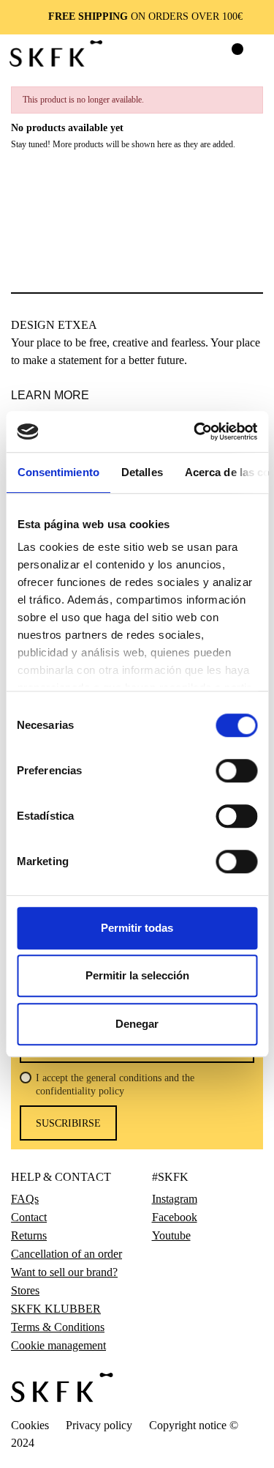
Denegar (137, 1023)
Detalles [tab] (141, 472)
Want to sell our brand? (64, 1272)
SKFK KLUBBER (56, 1309)
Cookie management (58, 1346)
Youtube (171, 1236)
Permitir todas (137, 928)
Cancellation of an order (66, 1254)
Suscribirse (68, 1123)
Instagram (174, 1199)
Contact (29, 1217)
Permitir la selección (137, 975)
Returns (29, 1236)
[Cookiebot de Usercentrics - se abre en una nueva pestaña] (195, 431)
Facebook (174, 1217)
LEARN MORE (50, 395)
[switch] (236, 770)
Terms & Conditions (57, 1327)
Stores (25, 1291)
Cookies (30, 1425)
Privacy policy (99, 1425)
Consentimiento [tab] (58, 472)
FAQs (25, 1199)
